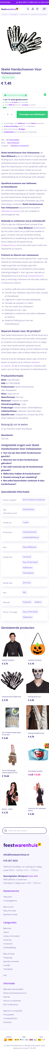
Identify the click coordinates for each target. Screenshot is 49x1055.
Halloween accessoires (10, 211)
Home (4, 14)
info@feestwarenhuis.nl (16, 854)
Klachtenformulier (10, 914)
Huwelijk (6, 965)
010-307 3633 (10, 860)
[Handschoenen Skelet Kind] (12, 681)
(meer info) (33, 876)
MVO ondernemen (10, 1004)
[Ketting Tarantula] (12, 644)
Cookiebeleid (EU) (10, 1018)
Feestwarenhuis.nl (8, 245)
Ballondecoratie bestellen (13, 989)
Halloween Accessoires (39, 14)
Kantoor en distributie (12, 1000)
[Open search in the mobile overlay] (24, 830)
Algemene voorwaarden (12, 1011)
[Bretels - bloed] (12, 793)
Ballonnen (7, 928)
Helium (6, 932)
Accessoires (8, 943)
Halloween (24, 14)
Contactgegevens (10, 900)
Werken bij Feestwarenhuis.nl (15, 993)
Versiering (7, 940)
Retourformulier (9, 910)
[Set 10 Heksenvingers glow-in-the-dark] (12, 717)
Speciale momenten (11, 961)
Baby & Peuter (9, 954)
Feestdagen (14, 14)
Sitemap (6, 997)
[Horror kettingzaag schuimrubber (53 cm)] (12, 755)
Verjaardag (7, 957)
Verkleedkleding (9, 947)
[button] (44, 9)
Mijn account (8, 907)
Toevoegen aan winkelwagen (32, 114)
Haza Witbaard (13, 143)
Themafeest (8, 969)
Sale (5, 975)
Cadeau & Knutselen (11, 936)
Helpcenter (7, 897)
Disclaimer (7, 1022)
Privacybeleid (8, 1014)
